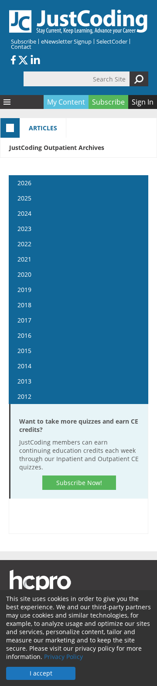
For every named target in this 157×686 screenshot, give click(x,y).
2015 (24, 350)
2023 (24, 228)
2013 (24, 381)
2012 (24, 396)
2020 (24, 274)
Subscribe (23, 41)
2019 (24, 289)
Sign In (143, 102)
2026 (24, 183)
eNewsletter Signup (66, 41)
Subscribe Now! (79, 483)
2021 (24, 259)
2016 (24, 335)
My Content (66, 102)
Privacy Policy (63, 656)
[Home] (78, 22)
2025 (24, 198)
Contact (21, 46)
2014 (24, 366)
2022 (24, 244)
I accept (41, 673)
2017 (24, 320)
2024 (24, 213)
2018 (24, 305)
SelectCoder (111, 41)
